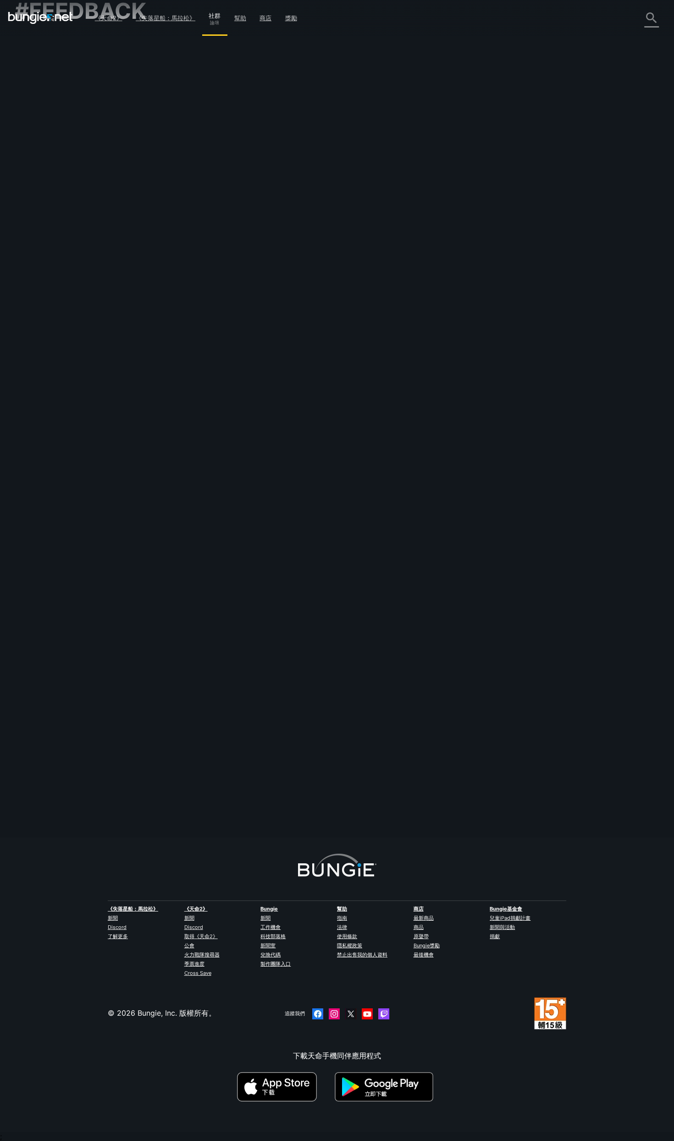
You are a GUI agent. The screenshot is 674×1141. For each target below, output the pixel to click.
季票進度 (194, 964)
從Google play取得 (386, 1087)
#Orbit (259, 239)
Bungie (269, 909)
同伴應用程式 (43, 223)
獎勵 (291, 18)
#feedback (193, 239)
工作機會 (270, 927)
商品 (419, 927)
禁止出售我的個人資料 (362, 954)
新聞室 (268, 945)
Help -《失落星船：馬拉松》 (68, 263)
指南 (342, 918)
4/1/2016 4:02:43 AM (308, 287)
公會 (189, 945)
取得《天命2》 (201, 936)
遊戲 (28, 92)
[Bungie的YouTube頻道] (367, 1013)
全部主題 (35, 41)
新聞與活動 (502, 927)
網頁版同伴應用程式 (54, 163)
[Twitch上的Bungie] (383, 1013)
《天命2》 (108, 18)
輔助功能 (35, 152)
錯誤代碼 (35, 112)
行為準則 (33, 287)
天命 (28, 243)
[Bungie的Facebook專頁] (317, 1013)
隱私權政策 (349, 945)
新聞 (113, 918)
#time (218, 239)
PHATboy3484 (205, 192)
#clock (239, 239)
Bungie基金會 (506, 909)
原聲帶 (421, 936)
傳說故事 (35, 82)
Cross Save (197, 973)
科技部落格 (273, 936)
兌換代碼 (270, 954)
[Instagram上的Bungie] (334, 1013)
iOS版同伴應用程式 (52, 173)
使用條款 (347, 936)
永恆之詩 (35, 132)
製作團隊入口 (275, 964)
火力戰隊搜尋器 (202, 954)
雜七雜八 (35, 253)
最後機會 (424, 954)
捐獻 (495, 936)
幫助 (240, 18)
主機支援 (35, 203)
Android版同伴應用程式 (60, 183)
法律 (342, 927)
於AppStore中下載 (284, 1087)
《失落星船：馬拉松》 (165, 18)
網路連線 (35, 122)
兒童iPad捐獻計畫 (510, 918)
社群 (215, 14)
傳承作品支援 (43, 213)
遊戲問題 (35, 142)
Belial (189, 794)
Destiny (40, 18)
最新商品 (424, 918)
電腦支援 (35, 193)
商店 (265, 18)
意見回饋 (35, 62)
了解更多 (118, 936)
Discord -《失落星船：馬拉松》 (74, 274)
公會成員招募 (43, 233)
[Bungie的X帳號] (350, 1013)
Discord (117, 927)
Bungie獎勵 (427, 945)
